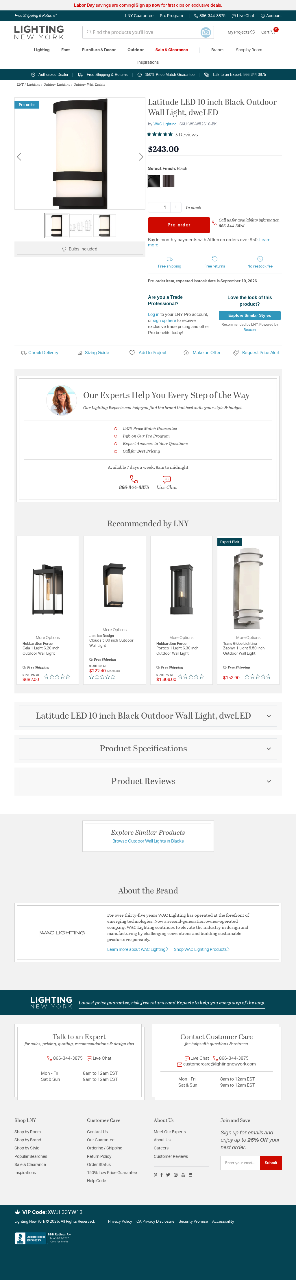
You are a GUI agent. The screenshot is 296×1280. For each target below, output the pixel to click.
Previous (19, 156)
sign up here (164, 320)
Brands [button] (217, 50)
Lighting (33, 84)
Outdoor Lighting (57, 84)
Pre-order (178, 224)
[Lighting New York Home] (39, 32)
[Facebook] (161, 1175)
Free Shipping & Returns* (36, 16)
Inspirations (25, 1173)
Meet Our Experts (170, 1132)
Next (141, 156)
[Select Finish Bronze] (168, 181)
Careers (161, 1148)
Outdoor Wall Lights (89, 84)
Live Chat (245, 16)
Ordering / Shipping (104, 1148)
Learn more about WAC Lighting (136, 950)
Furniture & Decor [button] (99, 50)
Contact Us (97, 1132)
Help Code (96, 1181)
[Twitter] (168, 1175)
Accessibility (223, 1222)
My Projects (239, 32)
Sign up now (148, 5)
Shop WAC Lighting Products (200, 950)
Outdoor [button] (135, 50)
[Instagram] (176, 1175)
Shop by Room (27, 1132)
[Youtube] (183, 1175)
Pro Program (171, 16)
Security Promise (193, 1222)
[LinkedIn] (190, 1175)
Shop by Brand (27, 1140)
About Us (162, 1140)
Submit (271, 1163)
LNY (20, 84)
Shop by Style (26, 1148)
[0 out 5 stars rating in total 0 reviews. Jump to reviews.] (58, 677)
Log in (153, 314)
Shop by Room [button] (249, 50)
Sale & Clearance (30, 1165)
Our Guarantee (100, 1140)
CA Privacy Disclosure (155, 1222)
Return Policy (99, 1157)
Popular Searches (30, 1157)
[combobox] (148, 32)
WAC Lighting (165, 124)
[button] (271, 16)
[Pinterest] (155, 1175)
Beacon (250, 330)
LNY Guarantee (139, 16)
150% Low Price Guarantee (112, 1173)
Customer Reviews (171, 1157)
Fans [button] (66, 50)
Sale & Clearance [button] (172, 50)
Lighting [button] (42, 50)
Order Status (99, 1165)
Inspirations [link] (148, 63)
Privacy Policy (120, 1222)
